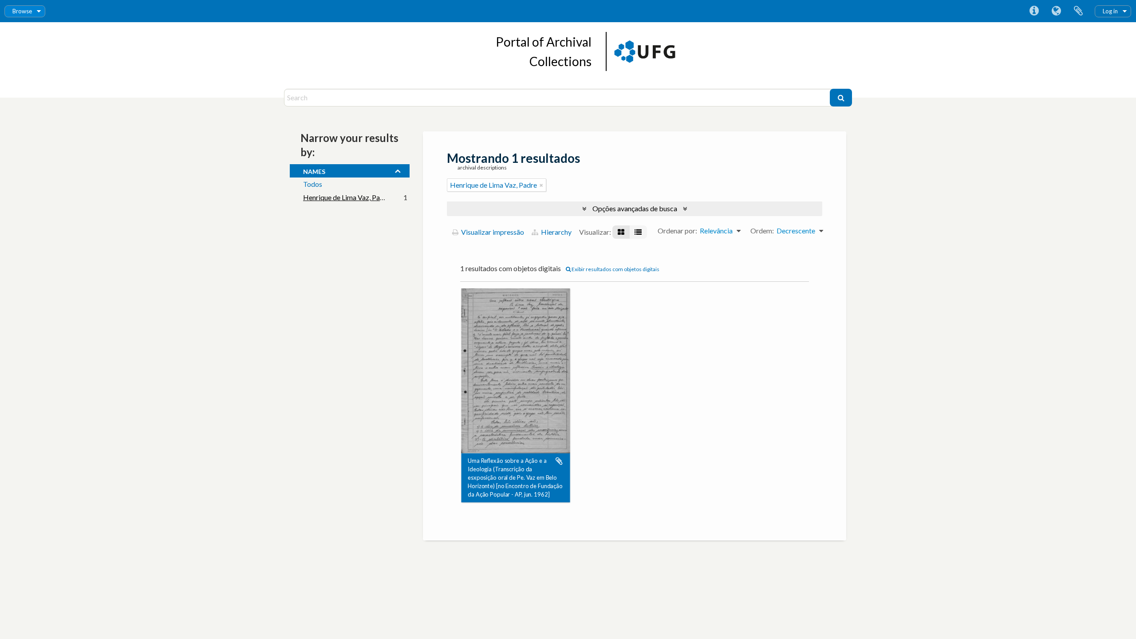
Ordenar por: (677, 230)
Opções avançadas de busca (634, 208)
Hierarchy (556, 232)
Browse (22, 11)
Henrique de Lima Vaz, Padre (346, 197)
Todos (312, 184)
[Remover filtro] (541, 185)
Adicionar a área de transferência (559, 461)
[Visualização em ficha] (621, 232)
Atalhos (1034, 11)
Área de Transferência (1078, 11)
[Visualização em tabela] (638, 232)
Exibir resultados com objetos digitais (615, 269)
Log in (1110, 11)
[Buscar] (841, 97)
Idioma (1056, 11)
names (314, 170)
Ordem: (762, 230)
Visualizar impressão (492, 232)
